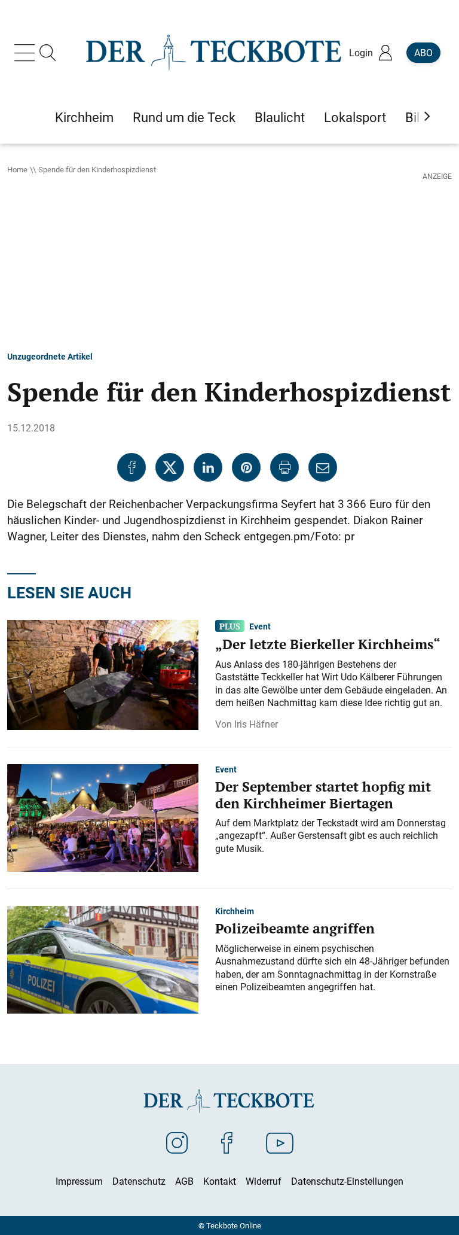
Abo (423, 52)
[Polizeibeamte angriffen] (102, 958)
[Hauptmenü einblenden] (26, 52)
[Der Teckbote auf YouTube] (279, 1142)
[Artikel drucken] (284, 467)
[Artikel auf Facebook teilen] (131, 467)
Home (17, 169)
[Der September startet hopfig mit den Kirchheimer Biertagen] (102, 816)
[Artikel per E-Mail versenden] (322, 467)
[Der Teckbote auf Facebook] (226, 1142)
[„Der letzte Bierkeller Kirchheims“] (102, 673)
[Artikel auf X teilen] (169, 467)
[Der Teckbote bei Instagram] (177, 1142)
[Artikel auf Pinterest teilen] (246, 467)
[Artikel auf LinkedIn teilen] (208, 467)
